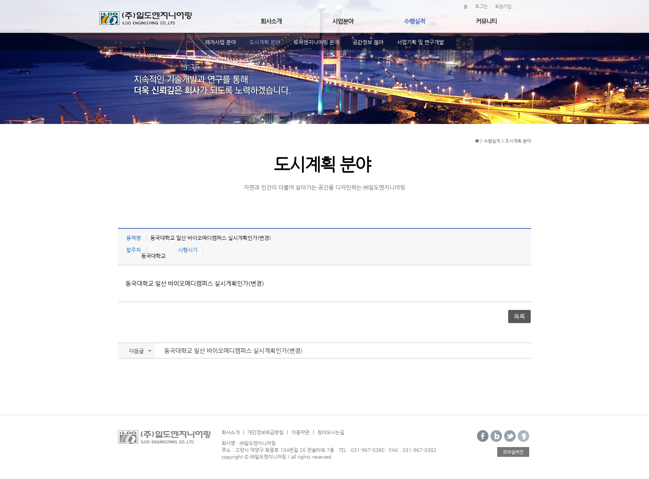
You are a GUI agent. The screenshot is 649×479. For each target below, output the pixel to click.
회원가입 (503, 6)
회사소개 (271, 21)
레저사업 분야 (220, 42)
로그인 (481, 6)
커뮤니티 (486, 21)
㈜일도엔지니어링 (145, 18)
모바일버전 (513, 452)
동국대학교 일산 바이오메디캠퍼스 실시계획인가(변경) (233, 350)
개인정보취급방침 (266, 432)
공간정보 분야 (368, 42)
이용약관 (300, 432)
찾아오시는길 (330, 432)
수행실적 (414, 21)
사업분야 (342, 21)
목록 (519, 316)
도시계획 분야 (264, 42)
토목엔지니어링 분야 (316, 42)
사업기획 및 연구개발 (420, 42)
